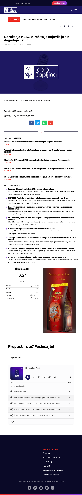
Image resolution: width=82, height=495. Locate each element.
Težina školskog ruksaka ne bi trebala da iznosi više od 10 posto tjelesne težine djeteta (38, 151)
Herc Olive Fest (20, 392)
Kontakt (46, 466)
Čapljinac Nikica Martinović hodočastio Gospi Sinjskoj (34, 415)
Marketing (47, 462)
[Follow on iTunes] (72, 26)
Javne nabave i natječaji (53, 470)
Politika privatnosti (51, 475)
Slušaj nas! (59, 3)
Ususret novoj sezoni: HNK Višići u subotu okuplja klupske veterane (33, 142)
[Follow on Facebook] (60, 26)
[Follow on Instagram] (64, 26)
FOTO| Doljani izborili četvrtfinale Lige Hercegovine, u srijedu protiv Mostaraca (38, 177)
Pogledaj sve (15, 358)
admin (8, 44)
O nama (46, 453)
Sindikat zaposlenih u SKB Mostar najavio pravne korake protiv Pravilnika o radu (38, 168)
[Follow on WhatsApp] (52, 488)
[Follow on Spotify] (68, 26)
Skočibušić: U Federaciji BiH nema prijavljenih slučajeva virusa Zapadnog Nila (37, 160)
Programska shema (51, 457)
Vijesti (28, 44)
